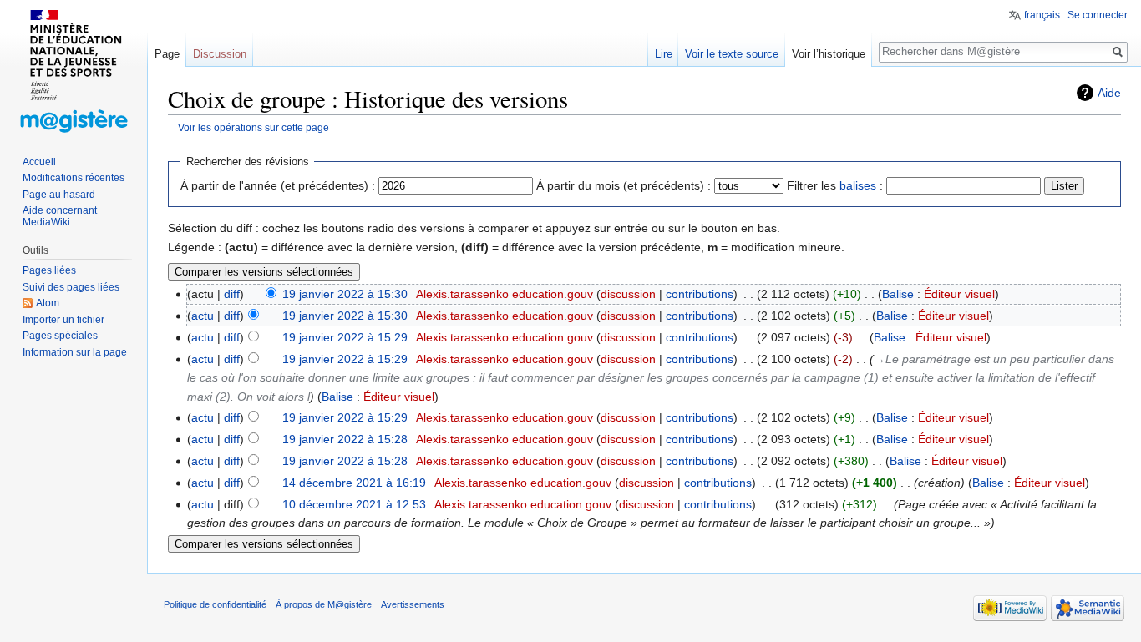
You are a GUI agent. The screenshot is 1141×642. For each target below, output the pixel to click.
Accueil (39, 162)
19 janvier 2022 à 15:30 (345, 294)
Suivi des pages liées (71, 287)
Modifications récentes (73, 178)
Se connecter (1097, 15)
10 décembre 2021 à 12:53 (354, 504)
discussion (628, 294)
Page (167, 54)
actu (202, 315)
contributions (699, 294)
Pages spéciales (60, 335)
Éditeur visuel (959, 294)
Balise (898, 294)
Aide (1109, 92)
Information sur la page (75, 352)
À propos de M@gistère (324, 604)
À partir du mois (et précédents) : (623, 185)
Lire (663, 54)
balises (857, 185)
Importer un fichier (63, 320)
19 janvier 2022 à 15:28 (345, 439)
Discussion (219, 54)
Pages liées (49, 270)
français (1042, 15)
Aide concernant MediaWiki (60, 216)
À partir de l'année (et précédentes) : (277, 185)
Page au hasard (59, 194)
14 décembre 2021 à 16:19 (354, 482)
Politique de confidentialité (215, 604)
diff (232, 294)
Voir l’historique (828, 54)
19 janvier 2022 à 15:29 (345, 337)
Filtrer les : (835, 185)
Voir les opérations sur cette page (253, 127)
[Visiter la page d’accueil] (73, 67)
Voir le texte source (731, 54)
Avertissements (412, 604)
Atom (47, 303)
